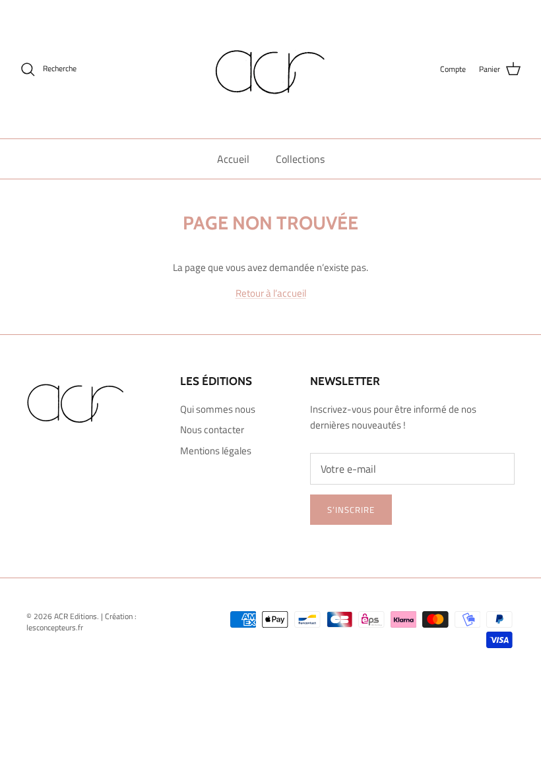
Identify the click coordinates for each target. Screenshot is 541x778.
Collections (300, 159)
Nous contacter (212, 429)
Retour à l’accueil (271, 293)
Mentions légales (215, 450)
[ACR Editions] (270, 69)
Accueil (233, 159)
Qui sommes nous (217, 409)
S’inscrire (351, 509)
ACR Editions (75, 616)
